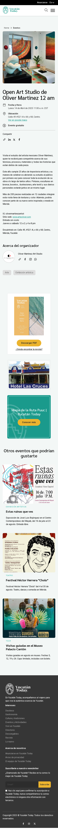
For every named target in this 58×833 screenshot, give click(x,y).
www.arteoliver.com (22, 217)
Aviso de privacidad (14, 757)
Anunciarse (42, 2)
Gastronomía (11, 714)
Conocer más (29, 422)
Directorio (10, 730)
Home (6, 28)
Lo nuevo (9, 741)
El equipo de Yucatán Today (18, 761)
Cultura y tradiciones (15, 718)
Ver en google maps (17, 120)
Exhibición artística (24, 272)
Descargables (12, 734)
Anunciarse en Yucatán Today (19, 753)
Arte (7, 272)
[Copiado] (4, 140)
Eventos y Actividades (15, 722)
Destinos (9, 710)
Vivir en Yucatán (12, 726)
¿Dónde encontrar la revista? (29, 349)
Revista (9, 737)
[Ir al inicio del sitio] (11, 13)
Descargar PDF (29, 343)
